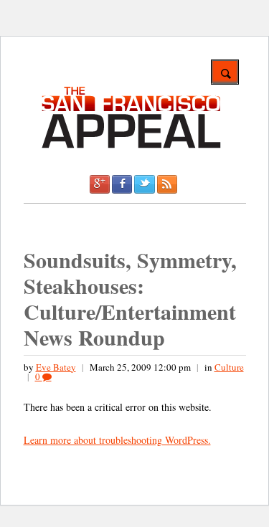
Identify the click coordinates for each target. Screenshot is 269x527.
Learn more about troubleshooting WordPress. (117, 440)
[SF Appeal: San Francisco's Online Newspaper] (131, 146)
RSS (167, 184)
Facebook (122, 184)
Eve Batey (56, 367)
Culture (229, 367)
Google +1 (100, 184)
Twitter (144, 184)
